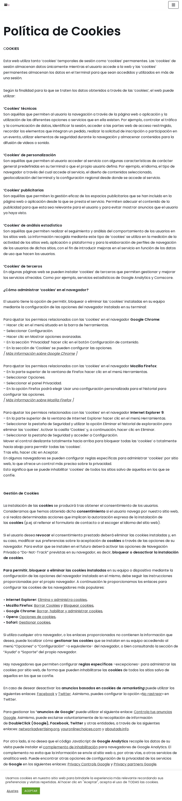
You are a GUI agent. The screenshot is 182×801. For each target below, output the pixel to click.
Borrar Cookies (47, 605)
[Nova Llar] (6, 5)
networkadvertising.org (39, 729)
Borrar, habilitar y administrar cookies (69, 611)
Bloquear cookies (78, 605)
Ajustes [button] (12, 791)
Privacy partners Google (135, 764)
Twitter (64, 693)
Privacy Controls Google (88, 764)
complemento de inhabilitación (70, 747)
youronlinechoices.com (81, 729)
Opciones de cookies (37, 616)
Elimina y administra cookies (62, 599)
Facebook (45, 693)
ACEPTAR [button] (30, 791)
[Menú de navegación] (173, 5)
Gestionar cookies (34, 622)
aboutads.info (117, 729)
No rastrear (152, 693)
